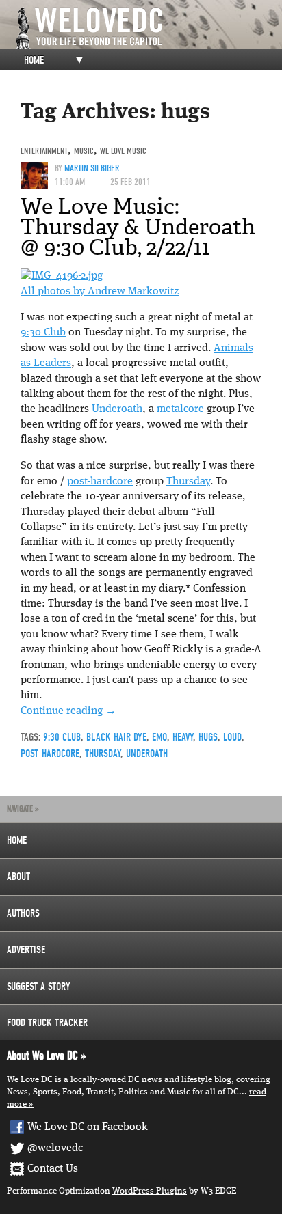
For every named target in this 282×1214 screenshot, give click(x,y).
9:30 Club (43, 332)
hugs (208, 737)
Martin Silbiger (91, 168)
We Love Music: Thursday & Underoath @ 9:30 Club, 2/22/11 (138, 227)
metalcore (180, 409)
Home (34, 60)
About (18, 876)
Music (84, 151)
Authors (23, 913)
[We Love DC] (148, 28)
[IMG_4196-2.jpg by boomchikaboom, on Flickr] (62, 276)
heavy (182, 737)
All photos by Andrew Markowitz (100, 291)
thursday (102, 753)
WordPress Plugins (149, 1191)
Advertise (26, 949)
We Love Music (123, 151)
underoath (147, 753)
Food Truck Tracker (47, 1023)
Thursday (188, 481)
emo (159, 737)
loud (232, 737)
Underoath (117, 409)
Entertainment (44, 151)
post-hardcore (100, 481)
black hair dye (116, 737)
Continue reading (68, 711)
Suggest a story (38, 986)
